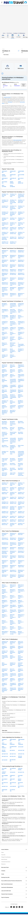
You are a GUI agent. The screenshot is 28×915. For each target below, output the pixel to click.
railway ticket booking (17, 140)
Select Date (23, 85)
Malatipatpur (17, 85)
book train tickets (7, 97)
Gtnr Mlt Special (5, 82)
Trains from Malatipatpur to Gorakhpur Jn (11, 732)
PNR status (10, 101)
